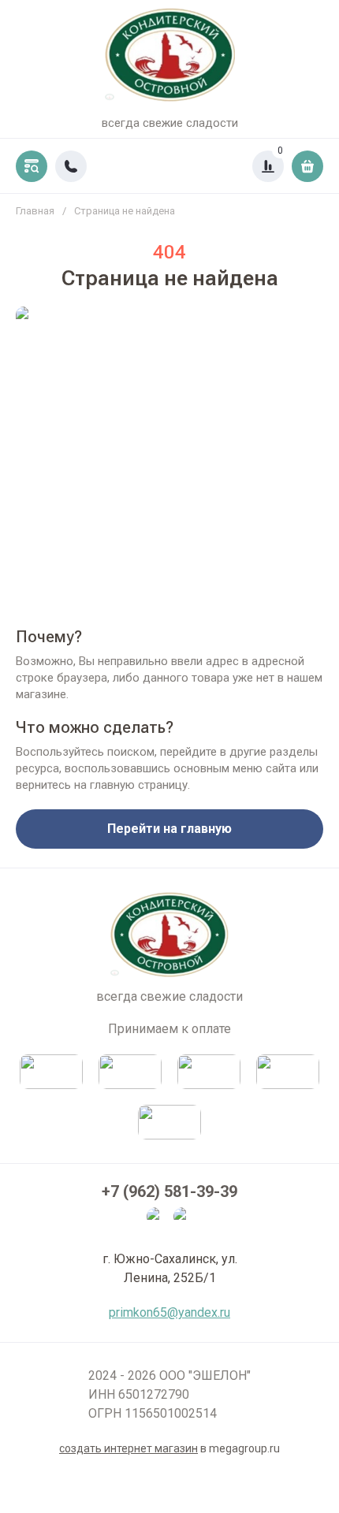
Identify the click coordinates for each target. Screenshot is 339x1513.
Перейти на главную (169, 828)
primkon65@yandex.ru (169, 1312)
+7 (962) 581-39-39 (169, 1191)
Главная (35, 211)
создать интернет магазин (128, 1448)
